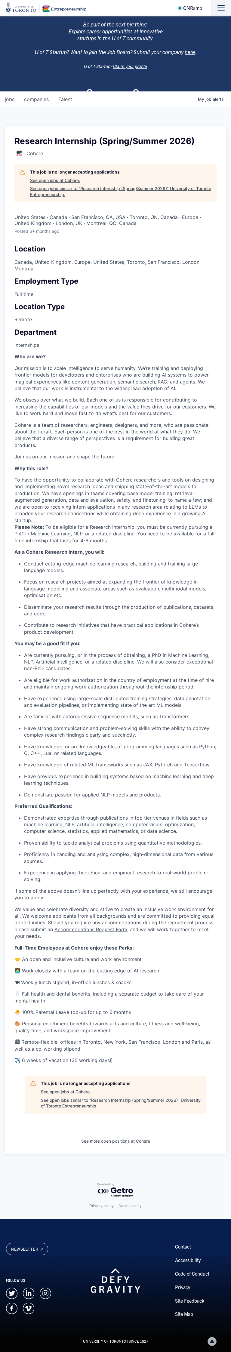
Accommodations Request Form (90, 929)
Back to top (212, 1341)
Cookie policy (130, 1205)
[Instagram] (45, 1292)
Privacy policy (102, 1205)
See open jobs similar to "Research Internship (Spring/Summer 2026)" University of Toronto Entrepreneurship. (120, 191)
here (190, 51)
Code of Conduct (192, 1273)
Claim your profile (130, 66)
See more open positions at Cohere (115, 1141)
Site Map (184, 1314)
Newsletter (25, 1249)
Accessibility (188, 1260)
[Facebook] (11, 1307)
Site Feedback (189, 1301)
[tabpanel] (115, 708)
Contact (183, 1246)
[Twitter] (11, 1292)
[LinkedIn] (28, 1292)
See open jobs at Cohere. (55, 180)
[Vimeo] (28, 1307)
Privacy (182, 1287)
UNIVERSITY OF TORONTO (104, 1341)
